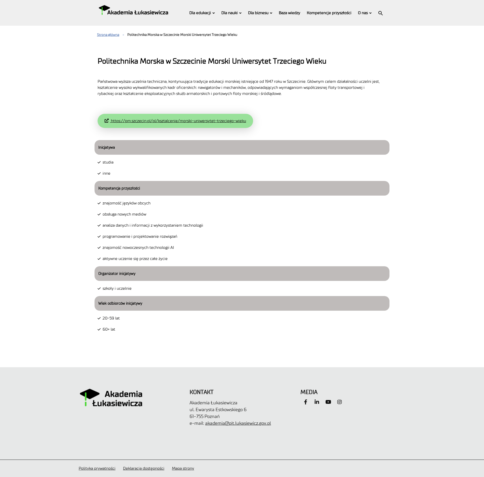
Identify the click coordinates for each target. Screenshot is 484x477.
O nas (363, 12)
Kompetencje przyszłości (329, 12)
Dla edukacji (200, 12)
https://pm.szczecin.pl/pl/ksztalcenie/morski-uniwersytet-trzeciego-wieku (178, 120)
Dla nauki (229, 12)
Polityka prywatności (97, 468)
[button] (380, 13)
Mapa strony (183, 468)
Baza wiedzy (289, 12)
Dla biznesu (258, 12)
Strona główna (108, 35)
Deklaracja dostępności (143, 468)
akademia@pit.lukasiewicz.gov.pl (238, 423)
